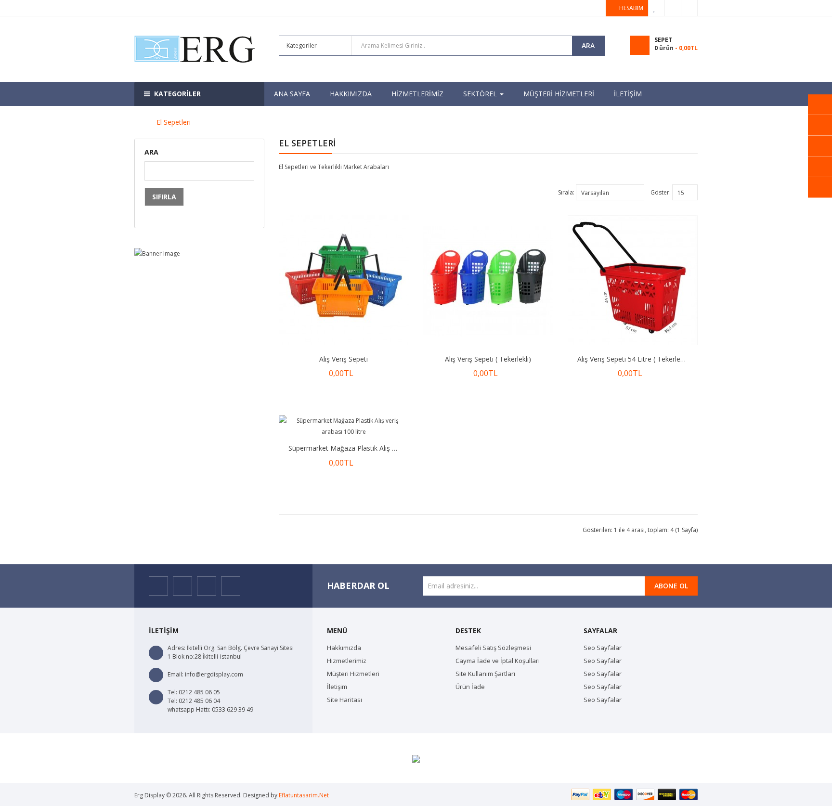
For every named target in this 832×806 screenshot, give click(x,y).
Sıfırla (164, 196)
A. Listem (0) (657, 8)
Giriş (689, 8)
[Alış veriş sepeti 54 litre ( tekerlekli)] (633, 280)
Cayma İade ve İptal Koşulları (497, 660)
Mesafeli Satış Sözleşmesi (493, 647)
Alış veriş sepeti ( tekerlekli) (488, 359)
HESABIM (631, 8)
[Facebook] (158, 586)
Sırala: (566, 192)
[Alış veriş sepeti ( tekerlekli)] (488, 280)
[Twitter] (182, 586)
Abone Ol (671, 585)
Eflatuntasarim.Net (304, 795)
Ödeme (673, 8)
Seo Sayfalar (603, 647)
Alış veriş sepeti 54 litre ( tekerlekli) (633, 359)
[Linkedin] (206, 586)
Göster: (660, 192)
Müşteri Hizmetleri (353, 673)
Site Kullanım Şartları (485, 673)
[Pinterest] (230, 586)
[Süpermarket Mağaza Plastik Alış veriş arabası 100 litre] (344, 426)
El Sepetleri (173, 122)
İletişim (337, 686)
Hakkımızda (344, 647)
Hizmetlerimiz (346, 660)
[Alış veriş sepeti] (344, 280)
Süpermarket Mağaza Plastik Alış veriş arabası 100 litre (374, 448)
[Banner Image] (199, 253)
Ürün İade (470, 686)
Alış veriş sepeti (343, 359)
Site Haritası (344, 699)
